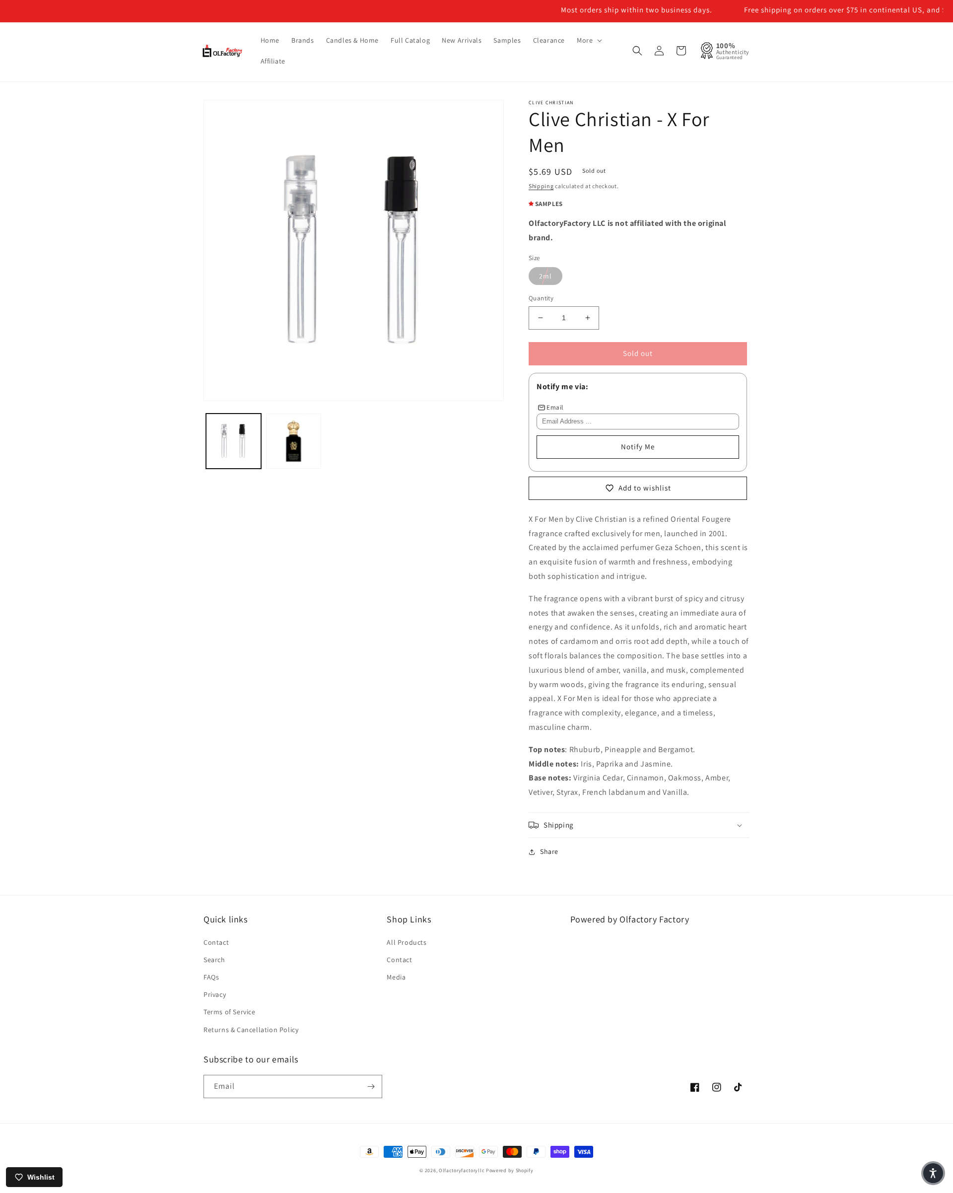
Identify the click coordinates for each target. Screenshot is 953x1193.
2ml (545, 276)
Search (214, 959)
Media (396, 977)
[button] (588, 40)
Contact (216, 942)
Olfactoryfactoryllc (461, 1170)
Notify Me (638, 446)
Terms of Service (230, 1011)
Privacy (215, 994)
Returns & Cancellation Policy (251, 1029)
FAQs (211, 977)
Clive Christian (551, 102)
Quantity (541, 298)
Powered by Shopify (510, 1170)
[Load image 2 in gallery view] (293, 441)
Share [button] (549, 851)
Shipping (541, 186)
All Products (406, 942)
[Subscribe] (371, 1086)
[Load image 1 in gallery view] (233, 441)
